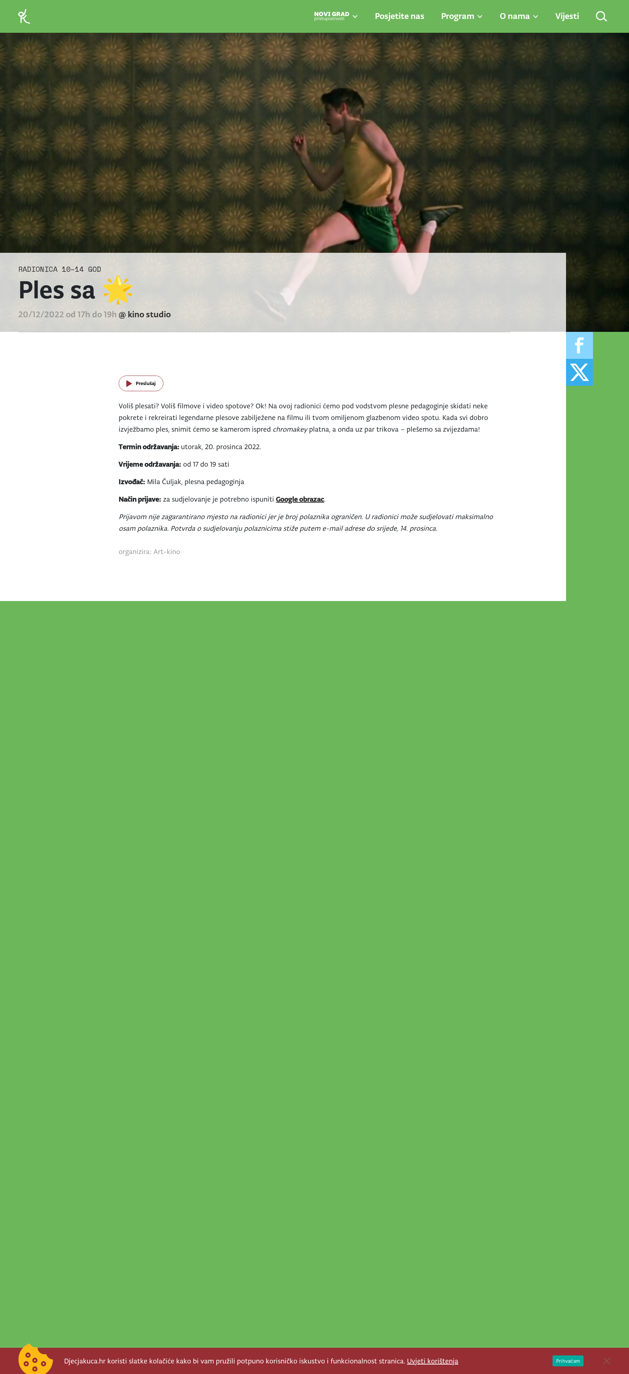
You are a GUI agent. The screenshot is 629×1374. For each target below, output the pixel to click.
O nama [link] (515, 16)
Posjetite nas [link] (399, 16)
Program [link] (457, 16)
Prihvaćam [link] (568, 1361)
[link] (24, 15)
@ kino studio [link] (145, 314)
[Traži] (602, 16)
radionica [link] (38, 269)
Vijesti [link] (567, 16)
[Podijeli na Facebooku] (579, 345)
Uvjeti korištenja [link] (432, 1361)
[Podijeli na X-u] (579, 372)
